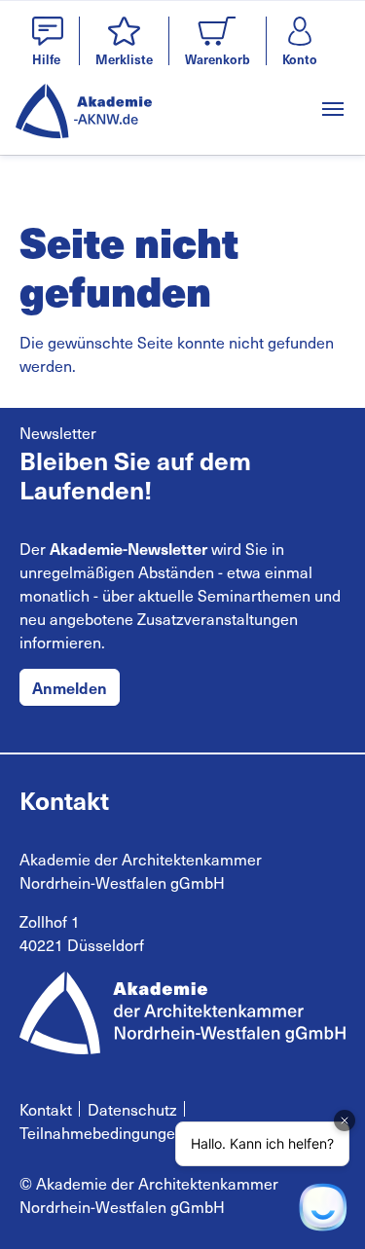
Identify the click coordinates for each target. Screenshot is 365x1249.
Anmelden (69, 687)
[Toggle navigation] (332, 109)
